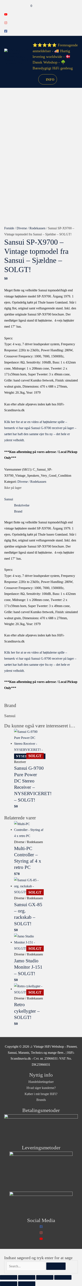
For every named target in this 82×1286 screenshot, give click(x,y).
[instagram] (5, 23)
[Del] (44, 1277)
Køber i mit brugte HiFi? (41, 1094)
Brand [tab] (18, 511)
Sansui (8, 499)
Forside (9, 228)
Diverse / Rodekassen (31, 228)
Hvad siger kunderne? (41, 1088)
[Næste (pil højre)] (26, 1283)
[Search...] (26, 1266)
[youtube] (5, 15)
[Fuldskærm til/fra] (26, 1277)
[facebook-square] (5, 31)
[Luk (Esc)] (62, 1277)
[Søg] (56, 1266)
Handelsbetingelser (41, 1082)
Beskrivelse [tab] (21, 505)
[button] (30, 79)
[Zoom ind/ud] (8, 1277)
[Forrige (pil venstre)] (8, 1283)
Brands (41, 1100)
